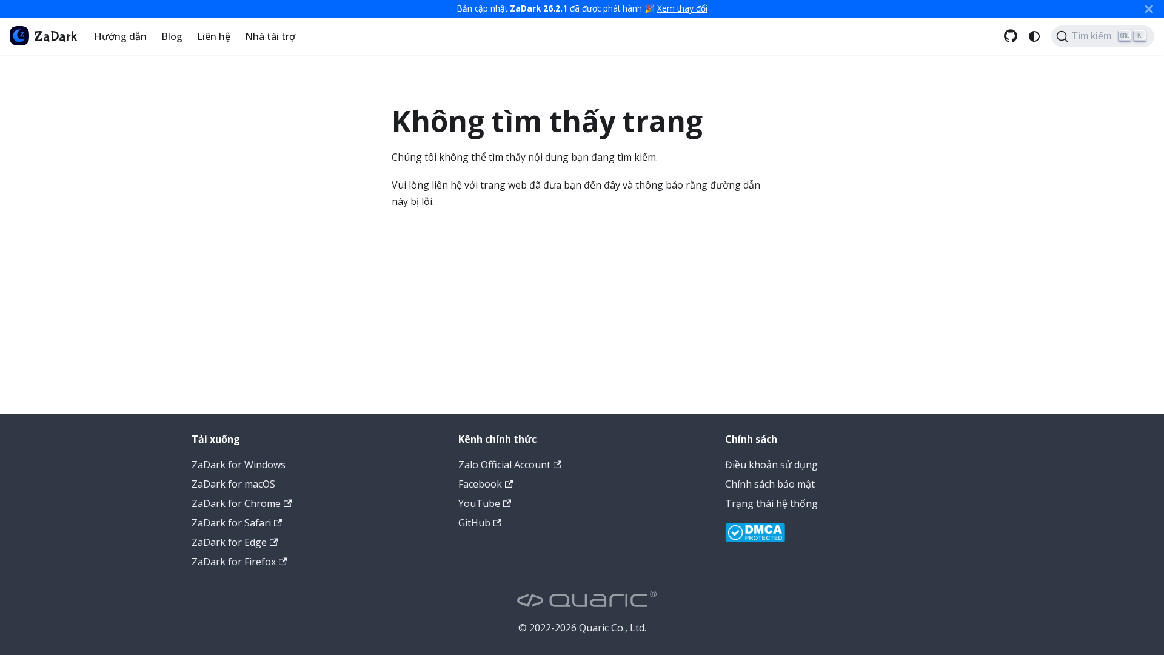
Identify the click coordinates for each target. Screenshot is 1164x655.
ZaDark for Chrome (236, 503)
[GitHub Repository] (1011, 36)
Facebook (480, 484)
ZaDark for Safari (231, 522)
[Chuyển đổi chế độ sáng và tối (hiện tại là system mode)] (1034, 36)
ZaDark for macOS (233, 484)
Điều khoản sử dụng (771, 464)
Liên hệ (213, 36)
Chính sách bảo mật (770, 484)
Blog (171, 36)
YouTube (479, 503)
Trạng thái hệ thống (771, 503)
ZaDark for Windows (239, 464)
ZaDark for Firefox (234, 561)
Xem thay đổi (682, 8)
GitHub (474, 522)
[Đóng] (1149, 9)
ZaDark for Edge (229, 542)
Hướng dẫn (120, 36)
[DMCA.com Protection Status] (755, 534)
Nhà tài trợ (270, 36)
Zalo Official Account (504, 464)
